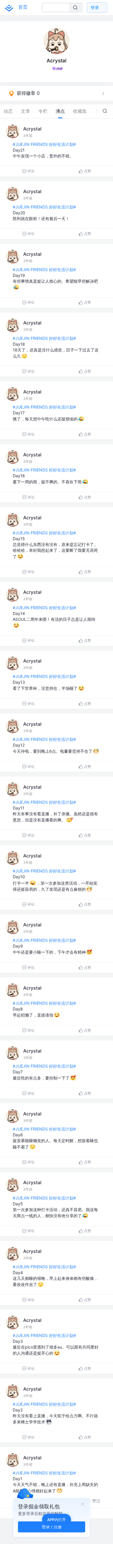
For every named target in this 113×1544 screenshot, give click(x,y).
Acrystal (32, 129)
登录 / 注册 (52, 1526)
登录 (95, 7)
